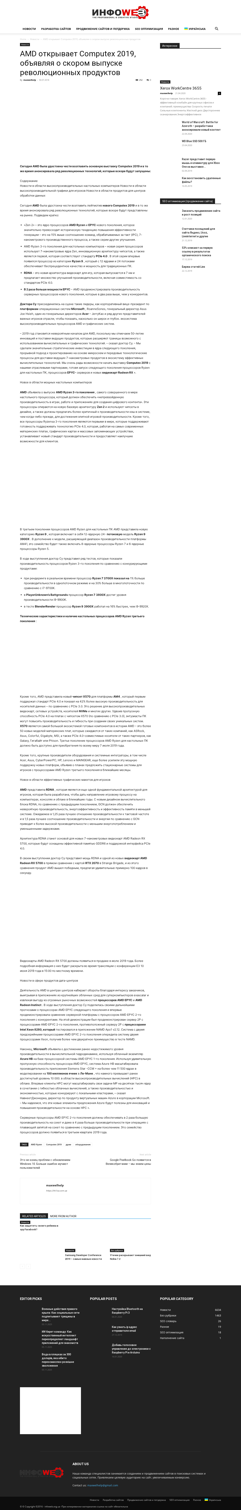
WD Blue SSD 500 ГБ (194, 141)
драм (68, 1144)
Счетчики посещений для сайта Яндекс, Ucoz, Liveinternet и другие (198, 232)
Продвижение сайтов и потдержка (103, 29)
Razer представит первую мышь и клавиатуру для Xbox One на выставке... (201, 163)
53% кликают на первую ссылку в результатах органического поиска (197, 251)
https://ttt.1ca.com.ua (56, 1190)
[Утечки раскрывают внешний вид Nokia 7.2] (130, 1238)
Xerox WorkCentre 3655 (180, 88)
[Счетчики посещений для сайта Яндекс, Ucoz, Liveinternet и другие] (169, 233)
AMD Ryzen (36, 1144)
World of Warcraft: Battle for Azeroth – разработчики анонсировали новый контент (201, 126)
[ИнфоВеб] (120, 12)
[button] (216, 29)
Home (23, 39)
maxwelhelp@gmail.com (102, 1485)
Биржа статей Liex (193, 266)
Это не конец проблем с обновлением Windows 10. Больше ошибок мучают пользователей (45, 1163)
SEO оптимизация (149, 29)
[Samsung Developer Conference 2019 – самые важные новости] (85, 1238)
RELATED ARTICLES (34, 1216)
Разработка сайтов (56, 29)
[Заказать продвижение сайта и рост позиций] (169, 215)
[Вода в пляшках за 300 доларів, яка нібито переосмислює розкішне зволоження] (29, 1359)
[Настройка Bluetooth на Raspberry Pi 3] (99, 1313)
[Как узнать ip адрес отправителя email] (99, 1331)
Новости (29, 29)
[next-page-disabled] (28, 1266)
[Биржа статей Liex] (169, 271)
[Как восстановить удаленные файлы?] (169, 182)
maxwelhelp (29, 79)
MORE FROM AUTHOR (63, 1216)
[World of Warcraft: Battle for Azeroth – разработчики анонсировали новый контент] (169, 126)
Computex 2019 (54, 1144)
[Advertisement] (50, 1410)
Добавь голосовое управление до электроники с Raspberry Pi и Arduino (131, 1348)
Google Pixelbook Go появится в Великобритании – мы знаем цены (128, 1162)
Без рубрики (117, 1250)
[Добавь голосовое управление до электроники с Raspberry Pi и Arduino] (99, 1349)
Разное (173, 29)
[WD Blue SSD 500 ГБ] (169, 145)
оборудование (83, 1144)
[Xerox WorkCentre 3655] (190, 68)
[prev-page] (22, 1266)
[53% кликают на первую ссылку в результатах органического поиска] (169, 252)
